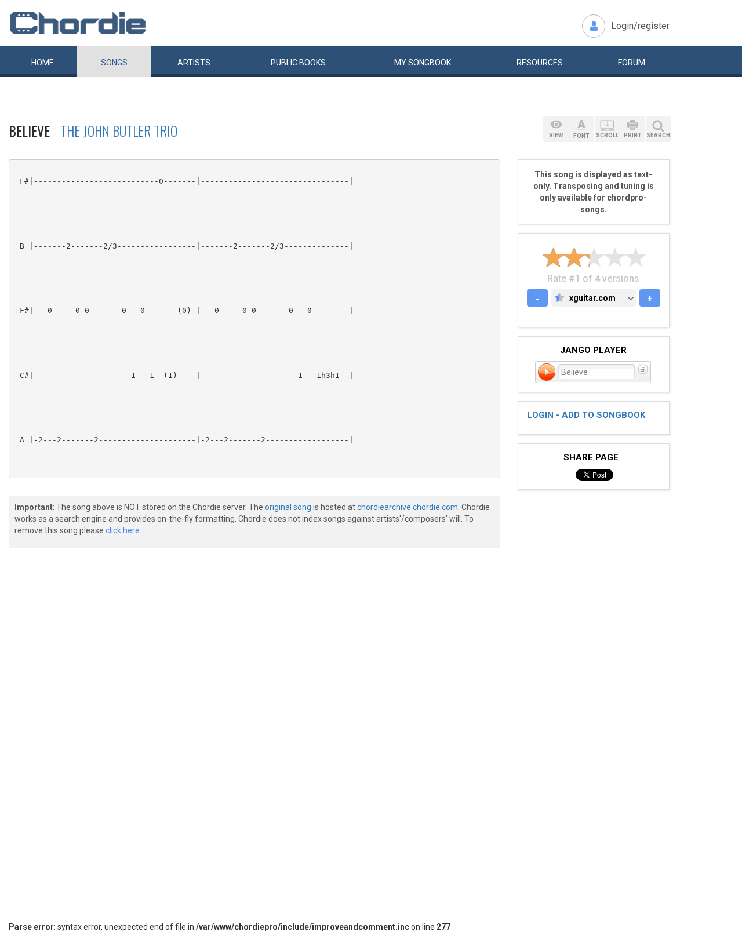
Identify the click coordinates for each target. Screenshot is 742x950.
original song (288, 507)
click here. (123, 530)
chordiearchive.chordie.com (407, 507)
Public (298, 62)
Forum (631, 62)
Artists (193, 62)
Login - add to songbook (586, 415)
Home (42, 62)
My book (422, 62)
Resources (540, 62)
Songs (114, 62)
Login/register (640, 25)
